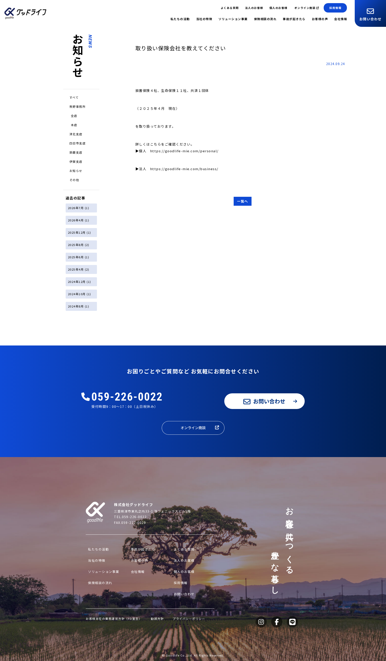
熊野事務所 (77, 106)
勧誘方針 (157, 619)
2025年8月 (76, 245)
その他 (74, 180)
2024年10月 (77, 294)
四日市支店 (77, 143)
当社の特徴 (204, 19)
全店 (74, 116)
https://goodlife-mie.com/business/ (184, 168)
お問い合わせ (370, 19)
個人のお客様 (278, 8)
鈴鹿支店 (75, 152)
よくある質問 (230, 8)
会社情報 (340, 19)
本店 (74, 125)
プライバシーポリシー (189, 619)
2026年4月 (76, 220)
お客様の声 (320, 19)
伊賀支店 (75, 161)
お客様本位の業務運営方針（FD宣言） (114, 619)
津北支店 (75, 134)
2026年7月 (76, 208)
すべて (74, 97)
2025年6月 (76, 257)
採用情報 (335, 8)
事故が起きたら (294, 19)
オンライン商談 (305, 8)
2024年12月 (77, 282)
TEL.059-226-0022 (130, 517)
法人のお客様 (254, 8)
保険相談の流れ (265, 19)
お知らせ (75, 171)
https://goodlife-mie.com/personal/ (184, 150)
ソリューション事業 (233, 19)
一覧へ (242, 201)
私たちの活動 (180, 19)
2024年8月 (76, 306)
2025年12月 (77, 232)
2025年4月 (76, 269)
